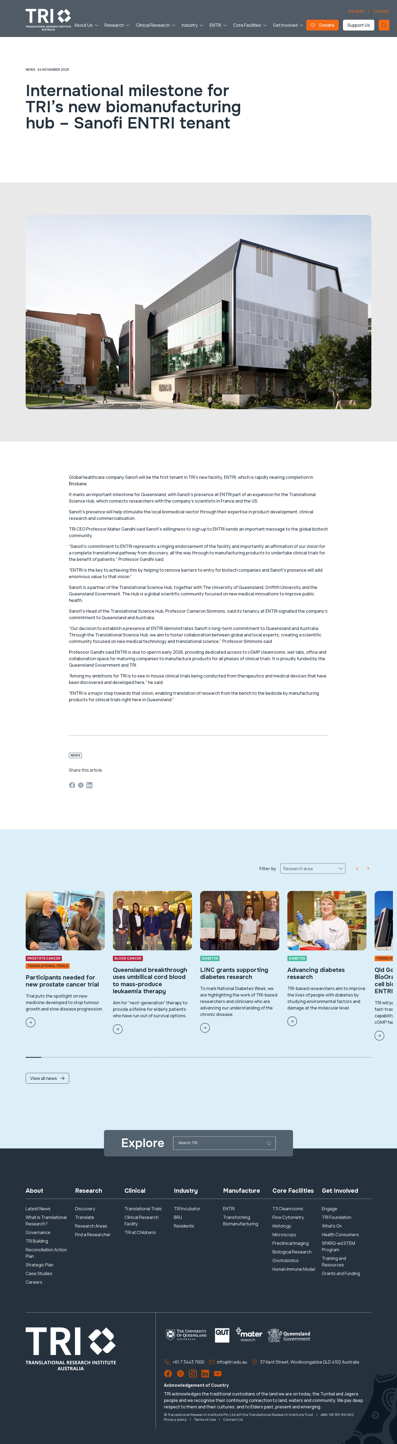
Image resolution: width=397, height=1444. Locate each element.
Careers (34, 1282)
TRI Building (37, 1241)
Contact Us (233, 1419)
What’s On (332, 1226)
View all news (43, 1078)
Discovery (85, 1209)
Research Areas (91, 1226)
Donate (326, 25)
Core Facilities (247, 25)
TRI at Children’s (140, 1232)
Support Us (358, 25)
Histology (281, 1226)
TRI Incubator (187, 1209)
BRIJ (178, 1217)
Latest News (38, 1209)
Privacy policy (175, 1419)
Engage (329, 1209)
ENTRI (215, 25)
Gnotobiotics (285, 1260)
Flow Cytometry (288, 1217)
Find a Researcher (93, 1235)
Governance (38, 1232)
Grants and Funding (341, 1273)
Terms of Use (205, 1419)
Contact (381, 11)
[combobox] (283, 868)
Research (114, 25)
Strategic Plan (39, 1265)
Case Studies (39, 1273)
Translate (84, 1217)
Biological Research (292, 1252)
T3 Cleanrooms (287, 1209)
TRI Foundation (336, 1217)
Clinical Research (153, 25)
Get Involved (285, 25)
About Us (83, 25)
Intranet (356, 11)
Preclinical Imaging (290, 1243)
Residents (184, 1226)
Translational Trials (143, 1209)
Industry (190, 25)
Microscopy (284, 1235)
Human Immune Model (293, 1269)
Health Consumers (340, 1235)
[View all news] (47, 1061)
